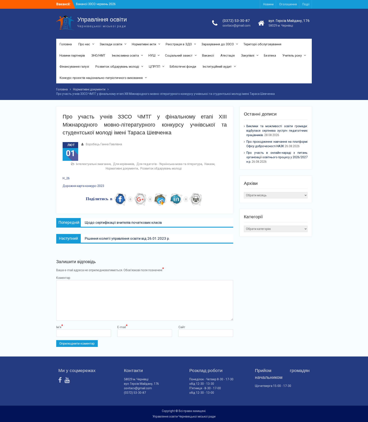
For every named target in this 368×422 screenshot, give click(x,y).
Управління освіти (102, 19)
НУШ (151, 55)
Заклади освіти (111, 44)
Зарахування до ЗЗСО (217, 44)
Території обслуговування (262, 44)
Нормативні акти (144, 44)
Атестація (227, 55)
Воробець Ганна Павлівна (104, 144)
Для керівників (123, 164)
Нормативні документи (122, 168)
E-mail (122, 327)
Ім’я (59, 327)
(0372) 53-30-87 (236, 21)
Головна (65, 44)
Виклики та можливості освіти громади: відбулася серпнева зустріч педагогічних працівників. (277, 130)
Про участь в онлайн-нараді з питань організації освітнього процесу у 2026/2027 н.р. (277, 157)
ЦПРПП (154, 66)
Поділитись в (99, 199)
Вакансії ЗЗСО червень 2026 (96, 4)
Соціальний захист (179, 55)
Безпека (270, 55)
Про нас (84, 44)
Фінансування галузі (74, 66)
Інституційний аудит (217, 66)
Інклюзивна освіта (125, 55)
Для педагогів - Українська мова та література (169, 164)
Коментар (63, 277)
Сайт (181, 327)
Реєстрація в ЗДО (179, 44)
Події (305, 4)
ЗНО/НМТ (98, 55)
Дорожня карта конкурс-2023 (83, 186)
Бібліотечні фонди (183, 66)
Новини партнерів (72, 55)
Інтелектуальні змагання (93, 164)
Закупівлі (247, 55)
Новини (268, 4)
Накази (209, 164)
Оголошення (288, 4)
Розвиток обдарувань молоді (117, 66)
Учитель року (292, 55)
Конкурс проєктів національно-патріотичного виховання (101, 78)
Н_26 (66, 178)
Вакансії (208, 55)
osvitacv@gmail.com (236, 25)
